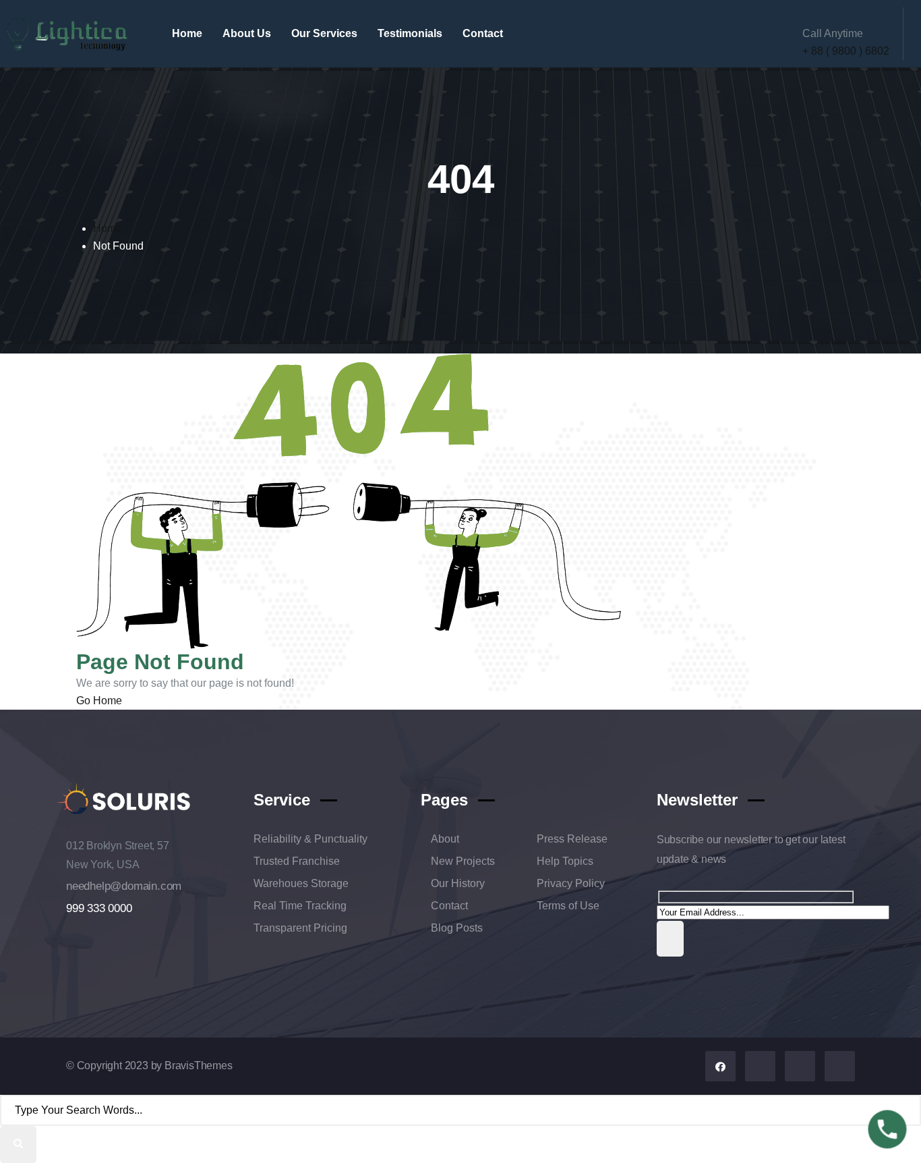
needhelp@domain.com (123, 886)
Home (187, 33)
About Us (246, 33)
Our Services (324, 33)
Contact (483, 33)
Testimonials (410, 33)
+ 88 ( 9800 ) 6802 (845, 51)
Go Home (99, 700)
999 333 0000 (99, 908)
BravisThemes (199, 1065)
